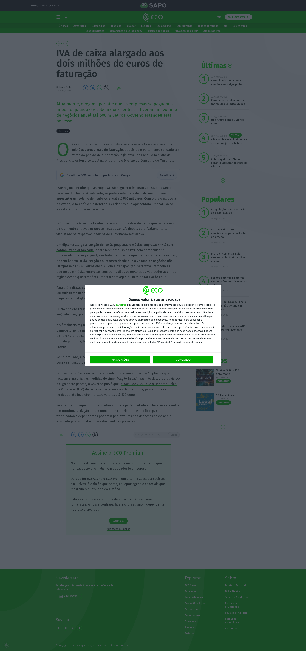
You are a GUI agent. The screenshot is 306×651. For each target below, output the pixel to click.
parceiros (121, 305)
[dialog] (153, 325)
